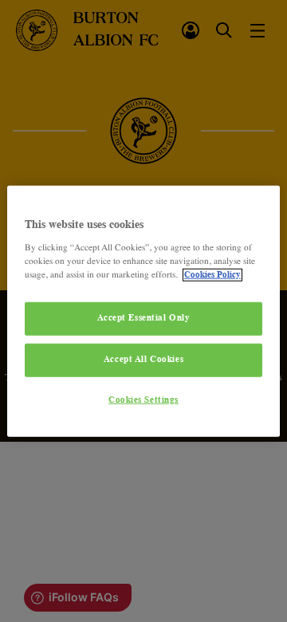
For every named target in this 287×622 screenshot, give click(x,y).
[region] (143, 311)
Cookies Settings (143, 399)
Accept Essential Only (144, 318)
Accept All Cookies (143, 359)
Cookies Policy (212, 274)
